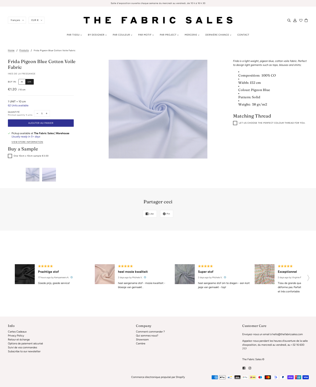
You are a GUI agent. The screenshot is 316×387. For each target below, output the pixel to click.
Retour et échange (19, 339)
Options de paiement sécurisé (25, 343)
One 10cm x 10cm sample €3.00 (31, 156)
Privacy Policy (16, 335)
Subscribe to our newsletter (24, 351)
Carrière (140, 343)
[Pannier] (306, 20)
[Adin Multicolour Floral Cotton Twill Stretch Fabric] (265, 274)
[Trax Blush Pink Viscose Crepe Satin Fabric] (105, 274)
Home (11, 50)
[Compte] (295, 20)
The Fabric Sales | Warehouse (51, 133)
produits (24, 50)
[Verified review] (71, 277)
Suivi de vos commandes (22, 347)
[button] (308, 277)
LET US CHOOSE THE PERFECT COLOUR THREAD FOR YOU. (272, 123)
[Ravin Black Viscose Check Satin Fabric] (25, 274)
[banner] (158, 20)
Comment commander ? (150, 331)
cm (29, 81)
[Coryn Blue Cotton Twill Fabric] (185, 274)
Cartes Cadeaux (17, 331)
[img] (289, 20)
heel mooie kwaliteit (133, 272)
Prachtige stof (48, 272)
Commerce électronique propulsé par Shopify (158, 377)
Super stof (205, 272)
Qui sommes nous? (147, 335)
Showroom (142, 339)
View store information (27, 142)
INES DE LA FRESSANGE (22, 73)
